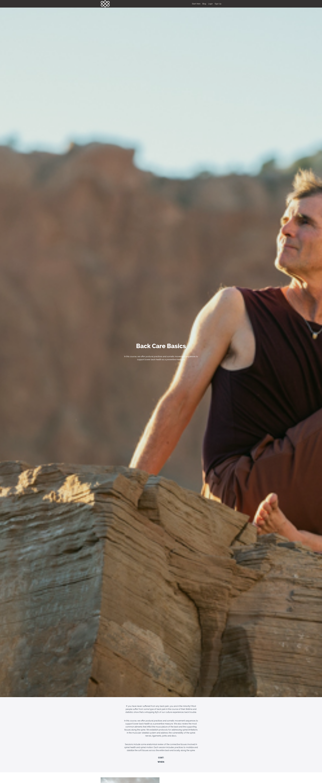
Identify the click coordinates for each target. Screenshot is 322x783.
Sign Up (218, 4)
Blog (204, 4)
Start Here (196, 4)
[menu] (205, 4)
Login (210, 4)
